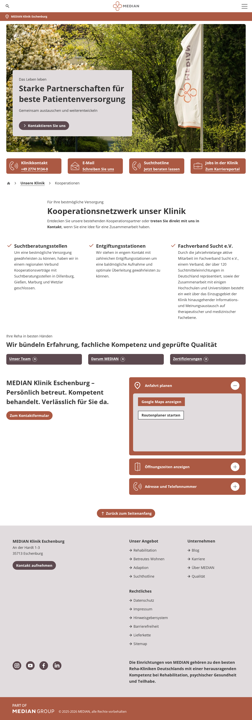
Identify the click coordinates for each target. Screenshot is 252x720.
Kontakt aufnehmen (34, 565)
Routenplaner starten (161, 415)
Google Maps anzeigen (161, 401)
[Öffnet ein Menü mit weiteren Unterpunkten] (244, 6)
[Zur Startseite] (126, 6)
